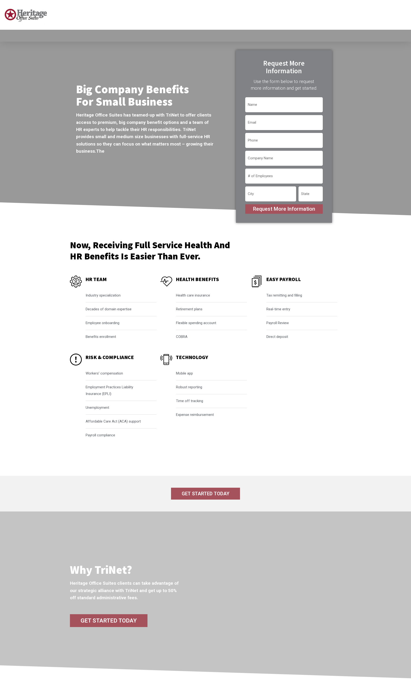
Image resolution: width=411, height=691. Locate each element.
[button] (205, 494)
